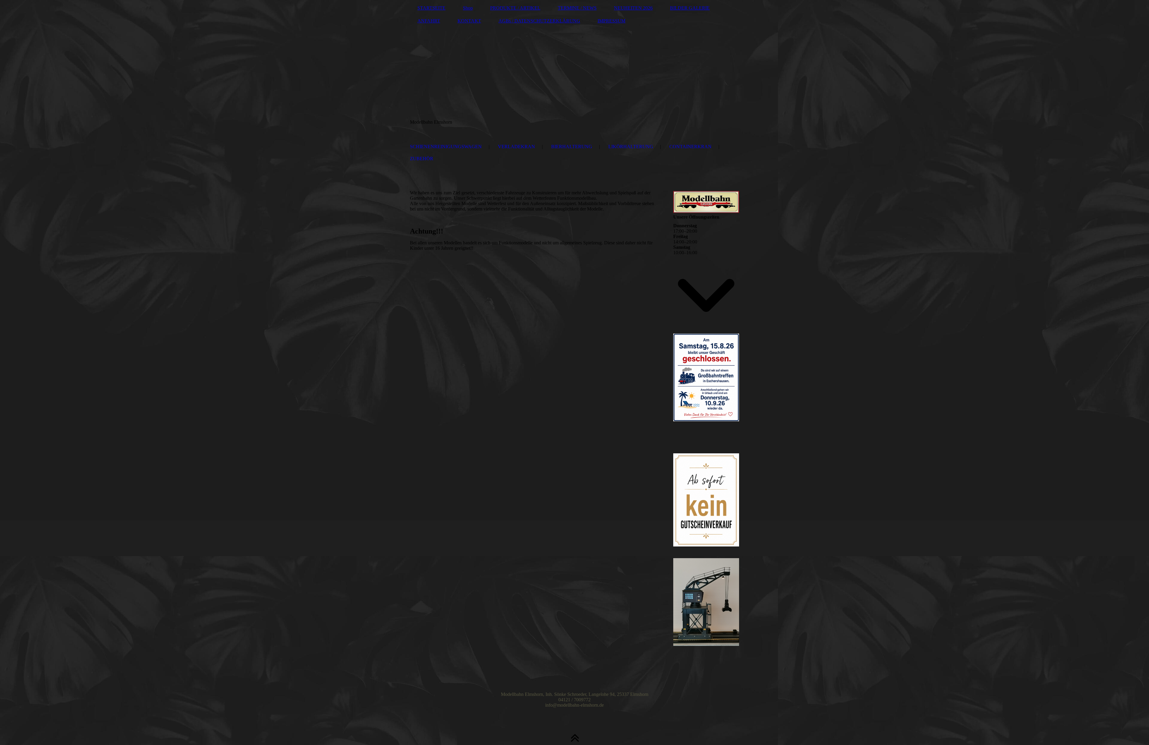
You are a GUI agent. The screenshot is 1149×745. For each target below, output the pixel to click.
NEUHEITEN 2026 (633, 7)
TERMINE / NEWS (577, 7)
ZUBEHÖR (421, 158)
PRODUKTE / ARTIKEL (515, 7)
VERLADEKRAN (516, 146)
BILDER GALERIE (690, 7)
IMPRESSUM (611, 20)
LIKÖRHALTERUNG (630, 146)
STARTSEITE (431, 7)
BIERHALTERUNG (571, 146)
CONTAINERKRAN (690, 146)
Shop (468, 7)
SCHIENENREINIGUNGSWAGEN (446, 146)
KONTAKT (469, 20)
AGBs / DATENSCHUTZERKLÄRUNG (539, 20)
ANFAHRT (428, 20)
